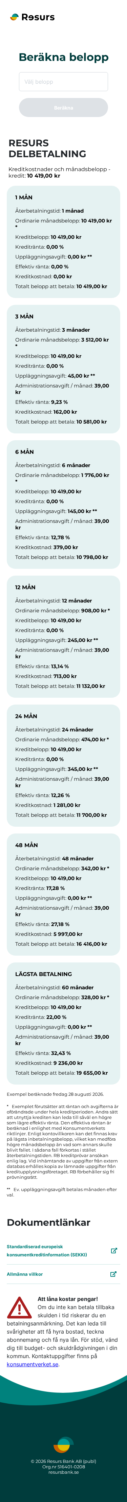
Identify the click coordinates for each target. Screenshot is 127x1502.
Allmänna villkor (25, 1274)
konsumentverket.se (32, 1364)
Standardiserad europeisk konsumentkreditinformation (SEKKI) (47, 1250)
